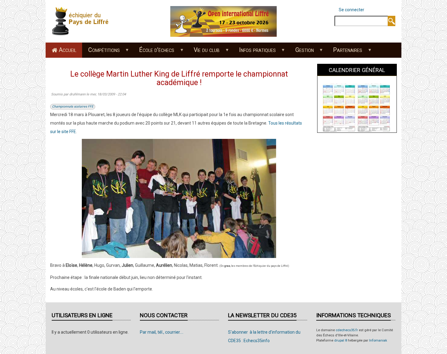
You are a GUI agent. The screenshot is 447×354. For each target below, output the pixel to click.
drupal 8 (340, 340)
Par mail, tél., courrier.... (161, 332)
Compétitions (101, 51)
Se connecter (351, 9)
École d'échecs (154, 51)
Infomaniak (378, 340)
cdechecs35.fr (347, 330)
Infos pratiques (254, 51)
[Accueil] (82, 21)
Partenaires (344, 51)
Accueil (67, 49)
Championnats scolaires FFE (72, 106)
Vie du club (204, 51)
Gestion (301, 51)
